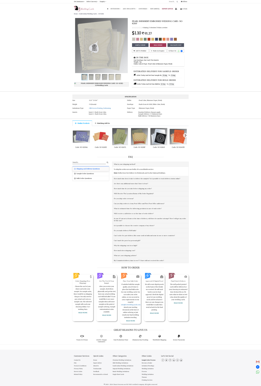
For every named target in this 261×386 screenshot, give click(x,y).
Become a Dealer (147, 363)
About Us (96, 366)
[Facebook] (162, 360)
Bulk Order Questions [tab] (84, 178)
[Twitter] (166, 360)
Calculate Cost (175, 45)
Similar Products (83, 123)
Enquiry (102, 1)
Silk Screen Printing (96, 108)
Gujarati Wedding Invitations (121, 368)
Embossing (107, 108)
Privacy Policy (78, 368)
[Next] (185, 135)
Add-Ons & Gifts (129, 9)
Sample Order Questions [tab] (85, 174)
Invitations (115, 9)
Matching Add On (103, 123)
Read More (82, 313)
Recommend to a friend (100, 374)
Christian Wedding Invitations (122, 360)
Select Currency (91, 1)
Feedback (96, 371)
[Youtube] (181, 360)
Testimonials (97, 368)
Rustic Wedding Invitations (121, 371)
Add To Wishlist (140, 51)
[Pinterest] (170, 360)
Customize (143, 9)
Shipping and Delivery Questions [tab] (88, 169)
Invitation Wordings (148, 366)
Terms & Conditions (80, 366)
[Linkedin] (173, 360)
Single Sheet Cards (118, 374)
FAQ (75, 363)
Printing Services (147, 380)
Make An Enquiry (158, 51)
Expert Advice (97, 363)
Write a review (162, 28)
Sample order (140, 45)
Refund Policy (78, 374)
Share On (173, 51)
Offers (184, 1)
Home (95, 360)
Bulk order (158, 45)
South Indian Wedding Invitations (123, 366)
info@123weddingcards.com (130, 305)
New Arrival (155, 9)
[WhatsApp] (179, 51)
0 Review (153, 28)
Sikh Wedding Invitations (120, 363)
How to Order (78, 371)
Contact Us (77, 360)
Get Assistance (79, 1)
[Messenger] (182, 51)
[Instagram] (177, 360)
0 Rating (146, 28)
